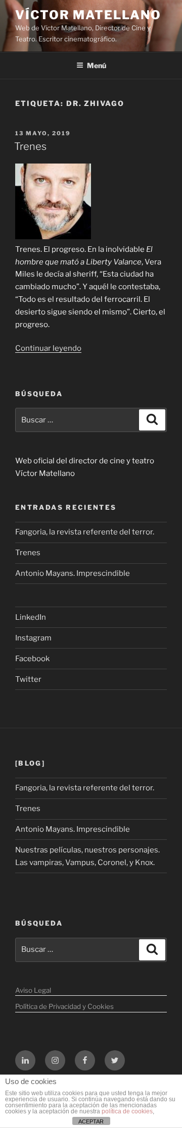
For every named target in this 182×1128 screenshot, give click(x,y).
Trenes (30, 146)
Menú (96, 65)
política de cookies (127, 1111)
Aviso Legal (33, 990)
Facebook (32, 658)
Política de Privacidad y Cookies (64, 1006)
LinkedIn (30, 617)
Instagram (33, 637)
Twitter (28, 679)
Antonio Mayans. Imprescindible (72, 573)
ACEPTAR (91, 1121)
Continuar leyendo (48, 348)
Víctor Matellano (88, 15)
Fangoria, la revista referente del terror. (84, 531)
